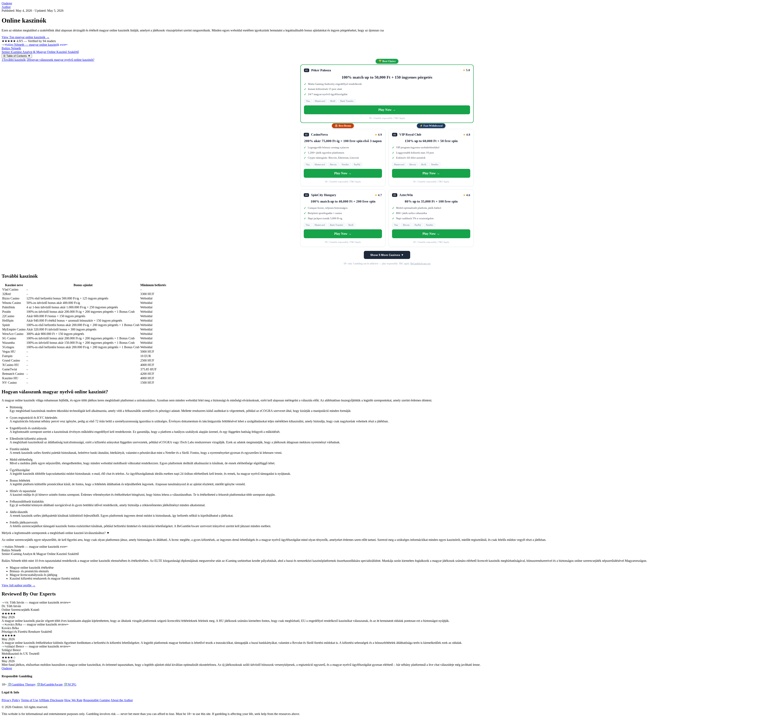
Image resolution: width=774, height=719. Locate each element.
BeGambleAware (49, 684)
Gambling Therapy (21, 684)
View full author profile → (18, 585)
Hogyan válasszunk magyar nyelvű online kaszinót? (60, 59)
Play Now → (387, 109)
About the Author (121, 700)
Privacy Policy (11, 700)
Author (6, 7)
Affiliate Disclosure (51, 700)
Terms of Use (29, 700)
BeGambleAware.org (420, 263)
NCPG (69, 684)
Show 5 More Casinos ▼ (387, 255)
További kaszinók (14, 59)
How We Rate (73, 700)
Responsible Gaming (96, 700)
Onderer (7, 3)
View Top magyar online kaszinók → (25, 37)
